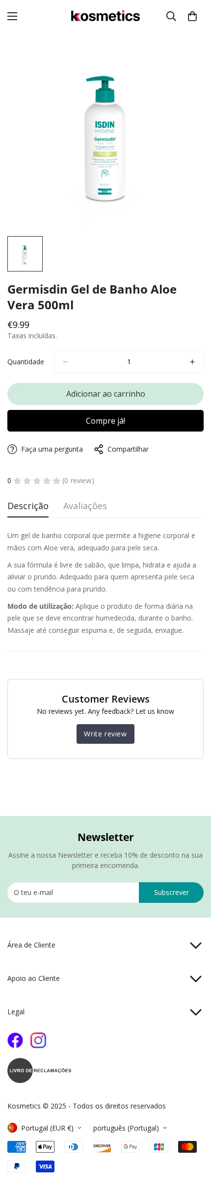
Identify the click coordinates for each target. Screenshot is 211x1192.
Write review (105, 733)
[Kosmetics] (105, 16)
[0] (192, 16)
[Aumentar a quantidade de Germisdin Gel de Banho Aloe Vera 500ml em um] (192, 362)
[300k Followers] (15, 1040)
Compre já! (105, 420)
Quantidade (25, 361)
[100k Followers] (38, 1040)
